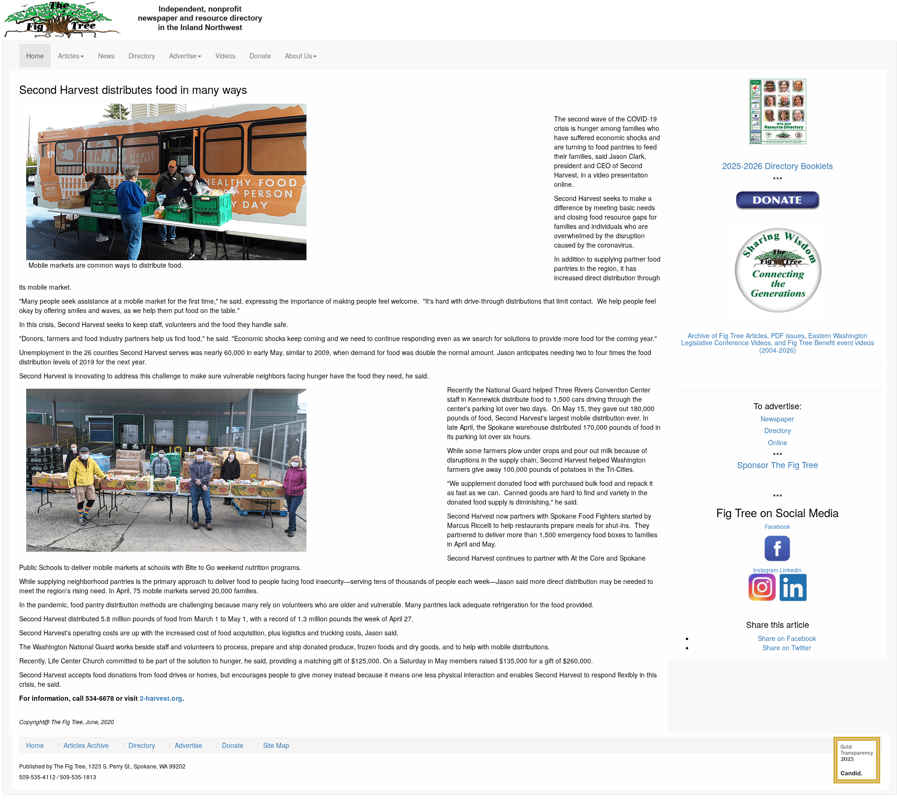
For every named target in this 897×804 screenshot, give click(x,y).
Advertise (188, 745)
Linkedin (791, 570)
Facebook (777, 526)
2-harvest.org (161, 698)
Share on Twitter (786, 647)
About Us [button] (298, 55)
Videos (225, 55)
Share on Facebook (787, 638)
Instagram (765, 570)
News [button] (106, 55)
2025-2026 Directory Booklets (777, 165)
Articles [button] (68, 55)
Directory (141, 55)
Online (777, 442)
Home (38, 55)
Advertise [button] (183, 55)
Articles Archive (86, 745)
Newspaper (777, 418)
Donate (260, 55)
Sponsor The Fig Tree (777, 464)
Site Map (276, 745)
